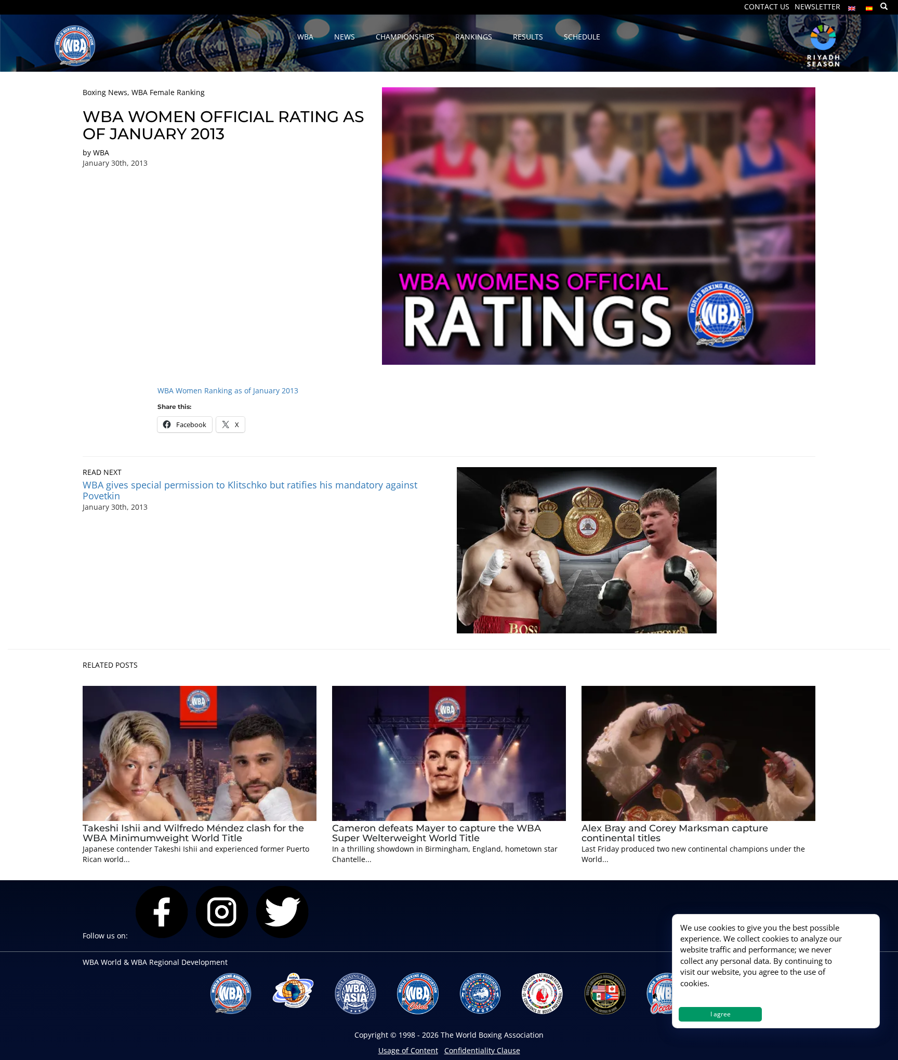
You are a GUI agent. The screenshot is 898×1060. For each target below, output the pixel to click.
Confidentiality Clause (482, 1050)
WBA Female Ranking (168, 92)
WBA (101, 152)
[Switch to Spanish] (869, 6)
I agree (720, 1014)
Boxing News (105, 92)
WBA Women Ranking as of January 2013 (227, 390)
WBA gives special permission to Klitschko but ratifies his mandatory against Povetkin (250, 490)
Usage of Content (408, 1050)
